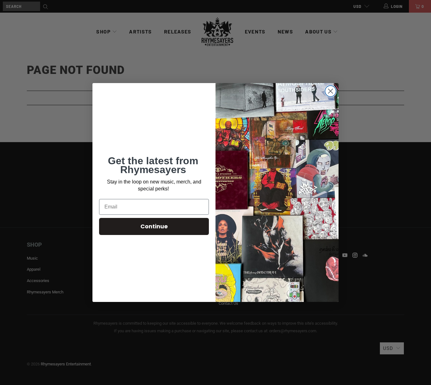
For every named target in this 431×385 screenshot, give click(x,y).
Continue (154, 226)
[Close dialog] (330, 91)
